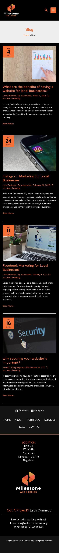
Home (7, 420)
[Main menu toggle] (53, 10)
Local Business (9, 95)
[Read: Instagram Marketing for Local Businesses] (29, 153)
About (19, 420)
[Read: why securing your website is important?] (29, 335)
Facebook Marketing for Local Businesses (25, 267)
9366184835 (35, 527)
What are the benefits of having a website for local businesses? (28, 89)
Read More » (8, 123)
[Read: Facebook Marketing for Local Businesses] (29, 242)
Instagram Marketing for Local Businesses (26, 178)
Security (7, 367)
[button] (46, 10)
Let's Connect (40, 510)
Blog (22, 426)
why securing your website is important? (25, 360)
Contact (34, 426)
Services (49, 420)
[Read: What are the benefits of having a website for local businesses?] (29, 64)
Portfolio (33, 420)
